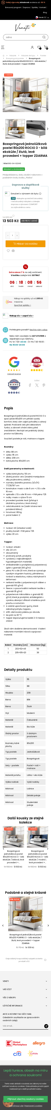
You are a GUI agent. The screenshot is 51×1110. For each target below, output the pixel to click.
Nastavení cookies (33, 1105)
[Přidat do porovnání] (14, 250)
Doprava (26, 7)
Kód (5, 163)
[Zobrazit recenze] (37, 364)
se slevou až (25, 2)
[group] (25, 925)
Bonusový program (13, 7)
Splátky (35, 7)
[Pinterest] (44, 385)
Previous (3, 129)
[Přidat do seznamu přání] (9, 250)
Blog (45, 12)
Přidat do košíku (27, 243)
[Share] (30, 385)
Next (47, 129)
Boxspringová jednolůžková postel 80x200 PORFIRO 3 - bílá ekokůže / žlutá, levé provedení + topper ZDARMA (25, 939)
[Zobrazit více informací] (40, 194)
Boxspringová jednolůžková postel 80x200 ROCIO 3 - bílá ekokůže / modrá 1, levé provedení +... (37, 857)
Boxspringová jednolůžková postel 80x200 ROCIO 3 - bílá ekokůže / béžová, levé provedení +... (13, 857)
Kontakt (43, 7)
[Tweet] (37, 385)
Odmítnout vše (16, 1105)
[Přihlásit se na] (46, 1026)
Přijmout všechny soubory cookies (25, 1099)
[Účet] (32, 47)
